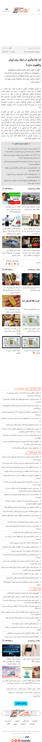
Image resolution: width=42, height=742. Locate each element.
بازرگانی (35, 589)
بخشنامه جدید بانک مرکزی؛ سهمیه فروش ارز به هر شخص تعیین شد (22, 496)
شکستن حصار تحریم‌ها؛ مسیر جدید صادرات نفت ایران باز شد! (20, 463)
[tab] (34, 388)
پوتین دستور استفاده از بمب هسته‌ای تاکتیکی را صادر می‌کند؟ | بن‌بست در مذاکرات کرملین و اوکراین (21, 430)
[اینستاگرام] (19, 740)
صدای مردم (8, 721)
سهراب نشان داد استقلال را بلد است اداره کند (25, 574)
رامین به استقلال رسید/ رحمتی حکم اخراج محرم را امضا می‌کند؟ (20, 467)
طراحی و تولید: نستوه (19, 737)
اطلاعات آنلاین (21, 10)
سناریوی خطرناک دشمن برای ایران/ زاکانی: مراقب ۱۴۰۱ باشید (21, 511)
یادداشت (32, 724)
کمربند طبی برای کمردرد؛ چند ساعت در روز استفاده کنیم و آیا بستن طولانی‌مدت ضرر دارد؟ (22, 601)
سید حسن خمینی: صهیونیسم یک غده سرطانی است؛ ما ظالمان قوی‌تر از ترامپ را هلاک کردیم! (23, 489)
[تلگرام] (12, 740)
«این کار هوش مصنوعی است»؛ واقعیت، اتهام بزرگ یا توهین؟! (20, 547)
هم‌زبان (17, 721)
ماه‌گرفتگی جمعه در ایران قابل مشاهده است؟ (25, 448)
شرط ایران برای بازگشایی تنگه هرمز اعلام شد (25, 532)
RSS (8, 724)
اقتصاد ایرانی (28, 692)
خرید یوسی (37, 692)
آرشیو (15, 724)
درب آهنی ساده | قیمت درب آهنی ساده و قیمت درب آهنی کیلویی (23, 628)
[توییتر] (15, 740)
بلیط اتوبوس (36, 696)
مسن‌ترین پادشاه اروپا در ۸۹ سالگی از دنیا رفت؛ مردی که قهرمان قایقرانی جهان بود (23, 502)
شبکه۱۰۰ (35, 721)
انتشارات (23, 724)
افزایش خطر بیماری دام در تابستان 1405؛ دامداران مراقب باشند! (23, 619)
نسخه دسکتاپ (21, 703)
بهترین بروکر (19, 692)
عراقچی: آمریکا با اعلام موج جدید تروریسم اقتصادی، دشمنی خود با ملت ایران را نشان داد (22, 442)
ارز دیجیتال (11, 692)
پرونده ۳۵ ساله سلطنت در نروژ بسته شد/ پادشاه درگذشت (21, 471)
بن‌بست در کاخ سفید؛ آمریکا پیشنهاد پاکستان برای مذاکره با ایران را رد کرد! (22, 483)
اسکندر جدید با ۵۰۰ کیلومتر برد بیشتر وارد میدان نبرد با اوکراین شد (21, 419)
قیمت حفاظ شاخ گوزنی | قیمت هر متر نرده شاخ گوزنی (23, 633)
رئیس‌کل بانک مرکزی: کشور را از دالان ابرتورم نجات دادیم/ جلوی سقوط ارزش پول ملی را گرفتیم (21, 568)
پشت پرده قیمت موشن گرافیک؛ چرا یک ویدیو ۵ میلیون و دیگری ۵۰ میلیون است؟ (21, 613)
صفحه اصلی (36, 48)
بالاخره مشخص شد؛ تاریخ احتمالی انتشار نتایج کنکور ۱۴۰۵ (21, 507)
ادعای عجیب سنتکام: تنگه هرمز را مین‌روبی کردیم (24, 543)
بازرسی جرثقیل (31, 689)
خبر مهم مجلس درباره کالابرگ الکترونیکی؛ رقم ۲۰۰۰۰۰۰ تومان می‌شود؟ (22, 556)
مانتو (38, 689)
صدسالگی (26, 721)
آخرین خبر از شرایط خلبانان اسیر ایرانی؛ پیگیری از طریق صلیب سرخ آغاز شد (21, 407)
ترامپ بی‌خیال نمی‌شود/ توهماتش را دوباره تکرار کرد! (23, 522)
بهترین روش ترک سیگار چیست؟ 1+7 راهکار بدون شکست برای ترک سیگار (22, 607)
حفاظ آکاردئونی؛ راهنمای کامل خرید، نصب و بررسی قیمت (22, 637)
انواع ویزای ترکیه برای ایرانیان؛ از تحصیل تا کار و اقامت (23, 593)
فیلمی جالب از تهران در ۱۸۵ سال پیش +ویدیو (25, 551)
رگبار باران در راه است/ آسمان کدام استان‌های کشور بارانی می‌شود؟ (23, 527)
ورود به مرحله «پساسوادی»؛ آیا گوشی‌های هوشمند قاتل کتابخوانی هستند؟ (22, 163)
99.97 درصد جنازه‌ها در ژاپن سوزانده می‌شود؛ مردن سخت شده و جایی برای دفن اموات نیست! (21, 156)
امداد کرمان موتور (11, 689)
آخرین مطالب (33, 452)
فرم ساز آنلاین (22, 689)
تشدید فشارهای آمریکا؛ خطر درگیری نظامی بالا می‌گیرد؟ (22, 425)
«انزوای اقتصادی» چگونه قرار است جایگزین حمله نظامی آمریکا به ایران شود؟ (22, 182)
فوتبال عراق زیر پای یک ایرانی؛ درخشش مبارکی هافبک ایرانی (21, 596)
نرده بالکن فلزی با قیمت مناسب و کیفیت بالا (25, 623)
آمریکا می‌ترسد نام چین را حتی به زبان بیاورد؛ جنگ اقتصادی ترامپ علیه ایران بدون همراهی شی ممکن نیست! (22, 150)
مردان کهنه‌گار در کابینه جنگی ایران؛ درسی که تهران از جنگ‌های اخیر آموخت (23, 175)
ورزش (29, 48)
